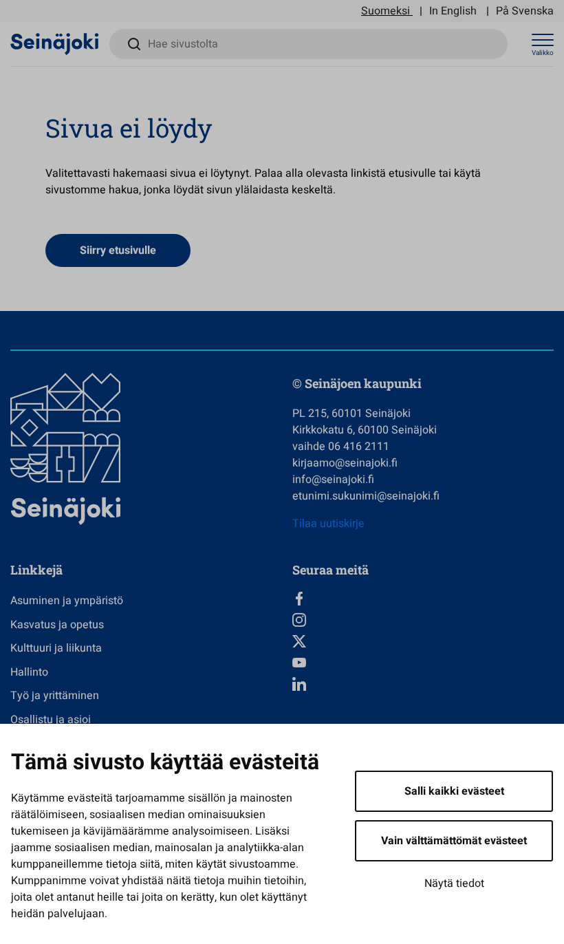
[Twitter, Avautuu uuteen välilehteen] (423, 641)
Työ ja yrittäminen (54, 695)
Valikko (543, 53)
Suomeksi (385, 11)
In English (453, 11)
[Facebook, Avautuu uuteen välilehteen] (423, 598)
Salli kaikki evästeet (454, 791)
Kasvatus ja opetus (57, 624)
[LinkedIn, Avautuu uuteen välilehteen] (423, 684)
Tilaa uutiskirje (328, 523)
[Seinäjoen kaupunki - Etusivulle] (54, 43)
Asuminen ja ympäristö (66, 600)
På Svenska (525, 11)
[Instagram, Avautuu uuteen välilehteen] (423, 620)
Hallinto (29, 672)
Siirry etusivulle (118, 250)
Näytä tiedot (454, 883)
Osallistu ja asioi (50, 719)
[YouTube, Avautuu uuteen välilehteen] (423, 662)
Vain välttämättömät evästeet (454, 841)
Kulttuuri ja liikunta (56, 648)
